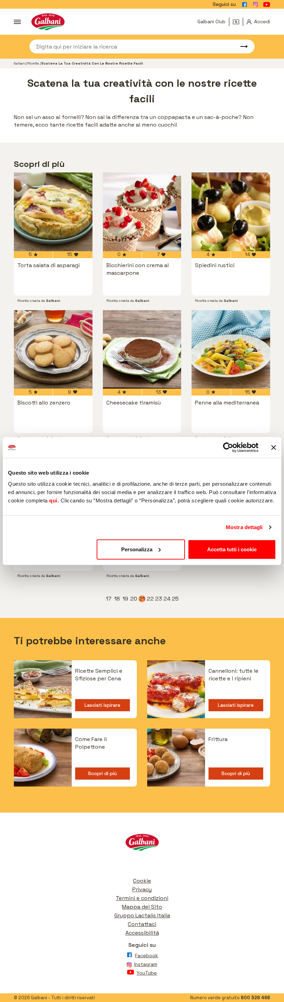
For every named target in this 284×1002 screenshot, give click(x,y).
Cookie (142, 880)
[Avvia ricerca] (241, 46)
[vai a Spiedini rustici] (231, 211)
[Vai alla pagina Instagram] (255, 4)
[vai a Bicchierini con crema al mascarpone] (142, 211)
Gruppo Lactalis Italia (142, 915)
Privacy (142, 889)
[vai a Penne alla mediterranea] (231, 349)
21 (142, 598)
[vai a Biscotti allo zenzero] (53, 349)
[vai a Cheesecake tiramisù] (142, 349)
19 (126, 598)
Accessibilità (142, 932)
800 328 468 (255, 998)
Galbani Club (211, 21)
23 (158, 598)
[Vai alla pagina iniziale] (47, 21)
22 (150, 598)
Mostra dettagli (244, 527)
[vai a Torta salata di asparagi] (53, 211)
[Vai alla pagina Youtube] (266, 4)
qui (53, 500)
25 (175, 598)
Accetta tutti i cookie (232, 549)
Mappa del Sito (142, 906)
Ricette (33, 63)
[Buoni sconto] (238, 22)
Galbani (20, 63)
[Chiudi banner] (273, 447)
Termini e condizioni (142, 898)
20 (133, 598)
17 (109, 598)
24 (166, 598)
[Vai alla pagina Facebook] (244, 4)
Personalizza (136, 549)
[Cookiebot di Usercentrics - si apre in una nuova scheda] (228, 447)
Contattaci (142, 924)
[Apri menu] (17, 21)
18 (117, 598)
